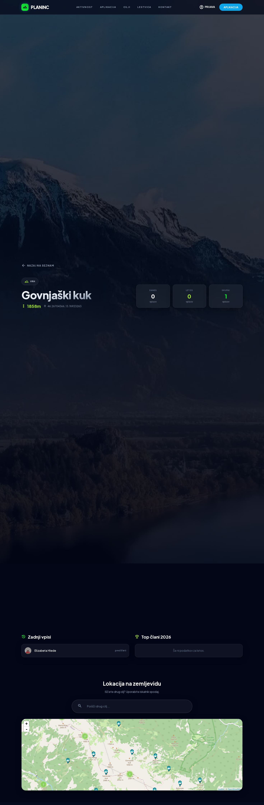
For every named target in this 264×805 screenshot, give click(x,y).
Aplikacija (108, 7)
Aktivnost (84, 7)
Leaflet (221, 789)
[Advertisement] (132, 600)
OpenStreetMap (235, 789)
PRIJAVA (207, 7)
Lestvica (144, 7)
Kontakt (165, 7)
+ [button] (26, 723)
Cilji (126, 7)
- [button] (26, 729)
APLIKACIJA (231, 7)
